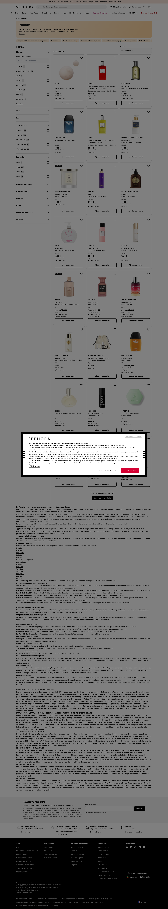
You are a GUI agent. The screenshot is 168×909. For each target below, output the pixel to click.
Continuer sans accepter (133, 437)
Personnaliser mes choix (108, 470)
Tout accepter (130, 470)
